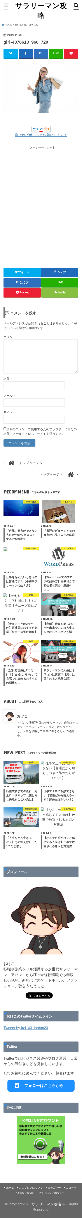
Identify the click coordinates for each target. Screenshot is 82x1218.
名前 (7, 378)
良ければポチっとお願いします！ (41, 135)
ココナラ (71, 1187)
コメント (9, 337)
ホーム (10, 1187)
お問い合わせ (25, 1193)
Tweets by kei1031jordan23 (25, 1028)
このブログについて (31, 1187)
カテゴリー (54, 1187)
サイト (8, 412)
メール (9, 395)
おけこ (22, 716)
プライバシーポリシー (51, 1193)
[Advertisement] (41, 205)
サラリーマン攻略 (41, 10)
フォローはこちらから (44, 1085)
